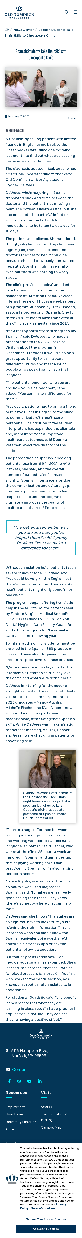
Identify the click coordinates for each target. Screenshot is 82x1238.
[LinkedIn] (40, 1081)
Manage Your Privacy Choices (46, 1219)
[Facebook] (9, 1081)
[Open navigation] (75, 12)
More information (43, 1208)
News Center (23, 30)
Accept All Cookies (46, 1229)
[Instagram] (19, 1081)
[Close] (78, 1149)
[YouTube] (29, 1081)
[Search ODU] (67, 12)
